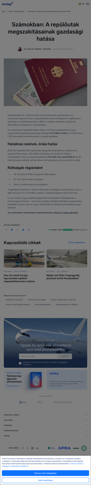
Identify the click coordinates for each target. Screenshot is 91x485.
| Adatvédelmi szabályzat (19, 466)
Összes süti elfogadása (45, 473)
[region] (45, 470)
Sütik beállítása (45, 480)
